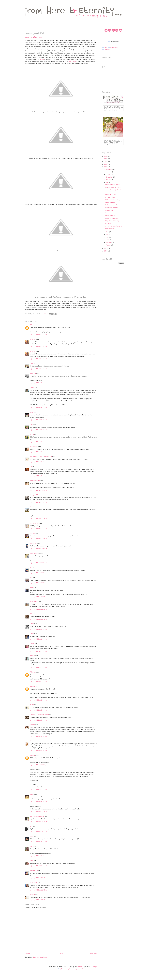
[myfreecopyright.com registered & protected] (74, 969)
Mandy (32, 836)
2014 (106, 161)
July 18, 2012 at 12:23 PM (39, 609)
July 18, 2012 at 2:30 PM (38, 700)
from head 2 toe (34, 523)
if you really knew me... (112, 207)
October (108, 174)
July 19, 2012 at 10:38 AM (39, 811)
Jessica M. (33, 543)
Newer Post (28, 953)
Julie (31, 613)
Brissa (31, 412)
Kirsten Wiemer (34, 553)
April (107, 237)
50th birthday (72, 61)
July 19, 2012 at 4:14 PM (38, 841)
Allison (32, 434)
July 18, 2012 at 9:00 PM (38, 736)
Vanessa (32, 724)
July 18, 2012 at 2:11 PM (38, 681)
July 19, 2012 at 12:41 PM (39, 831)
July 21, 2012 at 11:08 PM (39, 890)
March (108, 240)
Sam (31, 846)
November (109, 172)
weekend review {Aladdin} (112, 184)
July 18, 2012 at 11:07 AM (39, 548)
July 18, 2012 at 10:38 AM (39, 518)
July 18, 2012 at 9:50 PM (38, 750)
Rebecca (32, 656)
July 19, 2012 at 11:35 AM (39, 821)
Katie (31, 424)
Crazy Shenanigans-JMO (37, 816)
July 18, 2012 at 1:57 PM (38, 667)
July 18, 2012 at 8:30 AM (38, 420)
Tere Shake (33, 507)
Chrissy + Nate (34, 495)
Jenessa (32, 894)
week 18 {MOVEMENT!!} (112, 199)
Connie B (80, 966)
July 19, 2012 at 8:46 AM (38, 801)
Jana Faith (33, 339)
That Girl (32, 533)
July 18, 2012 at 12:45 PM (39, 619)
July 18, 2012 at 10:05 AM (39, 490)
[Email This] (50, 314)
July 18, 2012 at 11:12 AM (39, 563)
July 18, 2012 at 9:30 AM (38, 476)
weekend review (110, 202)
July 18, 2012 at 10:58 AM (39, 538)
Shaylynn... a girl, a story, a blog (39, 714)
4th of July (108, 223)
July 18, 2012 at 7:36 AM (38, 346)
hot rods (41, 59)
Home (61, 953)
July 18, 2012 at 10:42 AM (39, 528)
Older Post (93, 953)
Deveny (32, 587)
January (108, 245)
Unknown (32, 325)
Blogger (95, 966)
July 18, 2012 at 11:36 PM (39, 765)
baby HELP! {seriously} (112, 221)
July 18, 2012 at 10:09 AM (39, 502)
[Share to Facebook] (56, 314)
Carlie (31, 363)
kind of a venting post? (112, 218)
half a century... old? (111, 205)
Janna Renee (33, 882)
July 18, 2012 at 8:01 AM (38, 383)
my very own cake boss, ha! (113, 226)
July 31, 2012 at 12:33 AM (39, 900)
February (108, 242)
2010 (106, 251)
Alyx (31, 826)
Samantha (33, 373)
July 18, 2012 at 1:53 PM (38, 639)
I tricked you (109, 210)
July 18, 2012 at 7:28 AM (38, 334)
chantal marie (34, 870)
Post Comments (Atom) (40, 957)
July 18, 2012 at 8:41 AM (38, 452)
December (109, 169)
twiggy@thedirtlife (35, 480)
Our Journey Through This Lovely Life (41, 456)
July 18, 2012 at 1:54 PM (38, 651)
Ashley (32, 623)
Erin (31, 466)
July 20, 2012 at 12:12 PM (39, 878)
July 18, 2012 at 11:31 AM (39, 597)
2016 (106, 156)
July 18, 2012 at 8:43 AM (38, 462)
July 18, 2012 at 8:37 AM (38, 442)
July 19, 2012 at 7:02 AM (38, 789)
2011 (106, 248)
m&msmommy (34, 601)
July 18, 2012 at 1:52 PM (38, 629)
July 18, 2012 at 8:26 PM (38, 720)
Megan (32, 704)
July (107, 182)
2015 (106, 159)
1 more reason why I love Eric (114, 213)
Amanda (32, 643)
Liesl (31, 741)
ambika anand (34, 446)
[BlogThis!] (52, 314)
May (107, 234)
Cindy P (32, 387)
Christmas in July (110, 194)
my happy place (110, 197)
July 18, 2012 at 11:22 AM (39, 583)
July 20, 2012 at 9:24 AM (38, 866)
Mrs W (32, 860)
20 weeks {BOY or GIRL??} (113, 187)
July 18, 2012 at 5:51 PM (38, 710)
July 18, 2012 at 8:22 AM (38, 407)
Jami (31, 577)
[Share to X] (54, 314)
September (109, 177)
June (107, 232)
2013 (106, 164)
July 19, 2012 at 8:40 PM (38, 856)
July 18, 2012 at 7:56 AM (38, 369)
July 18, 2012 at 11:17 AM (39, 573)
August (108, 179)
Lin (30, 567)
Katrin (31, 794)
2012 (106, 167)
